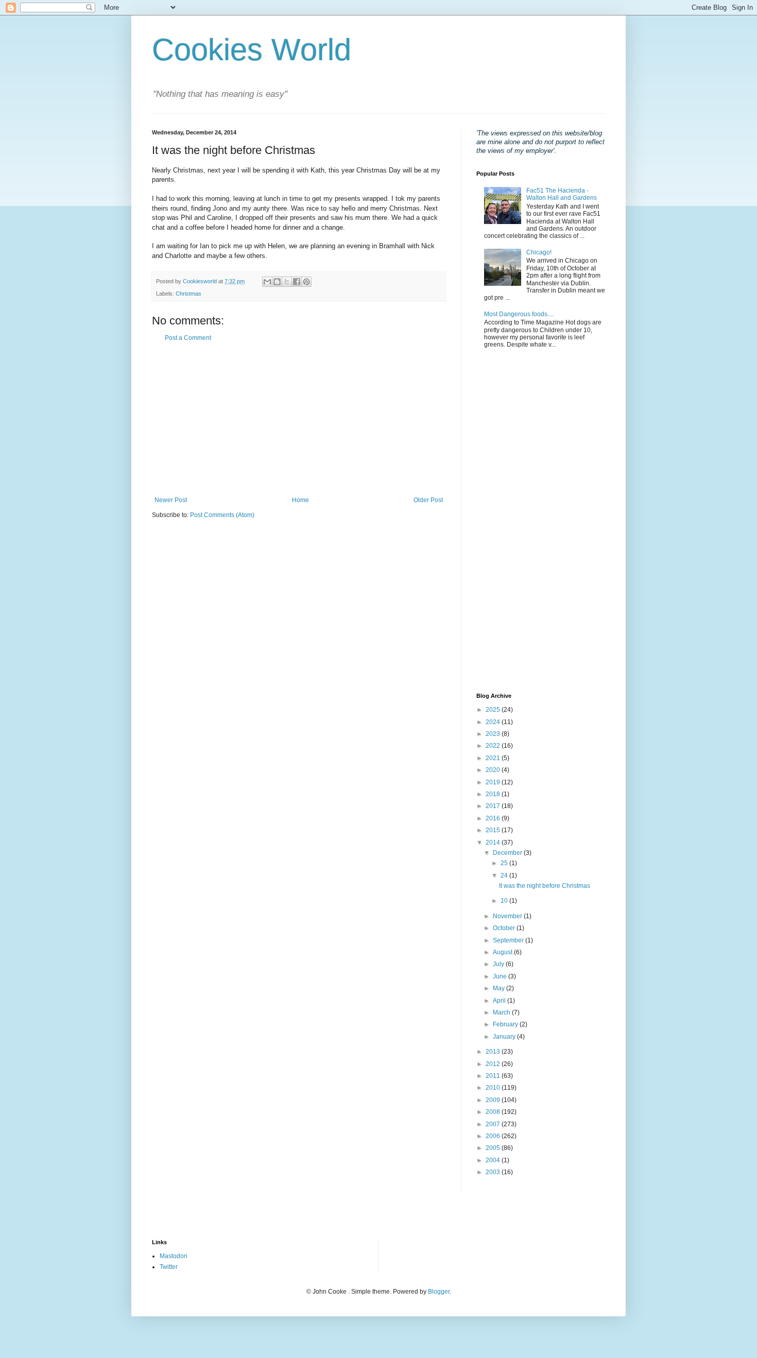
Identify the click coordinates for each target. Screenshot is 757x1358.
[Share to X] (287, 282)
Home (300, 500)
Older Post (428, 500)
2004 (494, 1160)
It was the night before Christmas (544, 885)
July (499, 964)
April (500, 1000)
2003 (494, 1172)
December (508, 852)
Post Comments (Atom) (222, 515)
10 (505, 900)
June (500, 976)
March (502, 1012)
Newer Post (170, 500)
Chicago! (539, 252)
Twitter (169, 1266)
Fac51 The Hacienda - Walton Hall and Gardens (561, 194)
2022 (494, 745)
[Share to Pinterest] (306, 282)
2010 (494, 1087)
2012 (494, 1064)
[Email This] (267, 282)
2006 (494, 1136)
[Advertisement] (298, 419)
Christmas (188, 293)
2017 (494, 806)
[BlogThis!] (277, 282)
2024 (494, 722)
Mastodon (173, 1256)
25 (505, 863)
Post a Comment (188, 337)
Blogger (439, 1291)
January (505, 1036)
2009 (494, 1100)
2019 (494, 782)
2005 (494, 1147)
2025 (494, 709)
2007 (494, 1124)
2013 (494, 1051)
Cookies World (251, 49)
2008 (494, 1111)
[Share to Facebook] (296, 282)
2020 (494, 769)
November (508, 916)
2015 (494, 830)
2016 (494, 818)
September (509, 940)
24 (505, 875)
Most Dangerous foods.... (519, 314)
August (503, 952)
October (505, 928)
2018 (494, 794)
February (506, 1024)
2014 (494, 842)
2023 (494, 733)
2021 (494, 758)
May (499, 988)
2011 (494, 1075)
